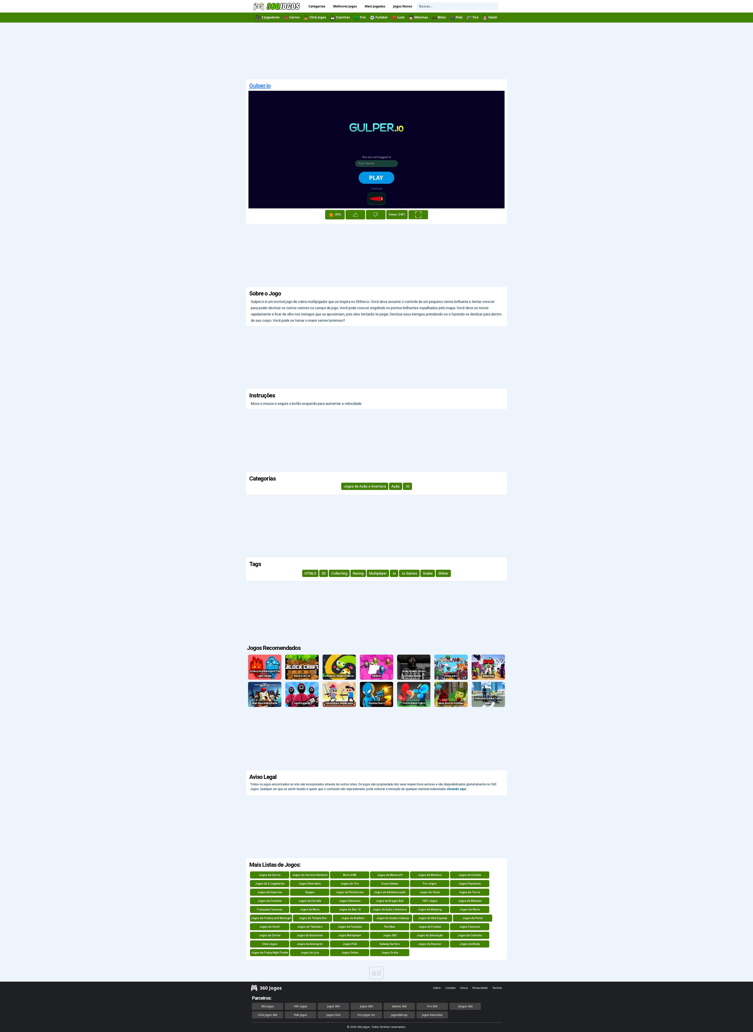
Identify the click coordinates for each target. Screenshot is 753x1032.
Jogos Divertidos (309, 883)
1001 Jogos (429, 900)
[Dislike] (376, 214)
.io (394, 573)
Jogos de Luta (309, 952)
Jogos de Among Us (310, 944)
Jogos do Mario (469, 909)
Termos (497, 988)
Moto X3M (349, 875)
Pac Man (389, 926)
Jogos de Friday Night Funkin (269, 952)
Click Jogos (269, 944)
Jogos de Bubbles (352, 918)
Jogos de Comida (469, 875)
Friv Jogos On (366, 1015)
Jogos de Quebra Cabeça (392, 918)
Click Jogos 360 (267, 1015)
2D (324, 573)
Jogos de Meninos (430, 875)
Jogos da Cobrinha (469, 935)
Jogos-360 (366, 1006)
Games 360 (399, 1006)
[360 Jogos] (276, 6)
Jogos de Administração (390, 892)
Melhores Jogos (345, 6)
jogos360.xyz (399, 1015)
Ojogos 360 (465, 1006)
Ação (395, 486)
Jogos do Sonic (429, 892)
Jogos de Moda (469, 944)
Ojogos (309, 892)
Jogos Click (333, 1015)
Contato (450, 988)
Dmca (464, 988)
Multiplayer (378, 573)
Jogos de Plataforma (350, 892)
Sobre (437, 988)
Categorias (316, 6)
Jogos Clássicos (350, 900)
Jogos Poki (349, 944)
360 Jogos (267, 1006)
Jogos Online (349, 952)
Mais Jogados (375, 6)
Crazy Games (389, 883)
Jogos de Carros (270, 875)
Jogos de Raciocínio (309, 935)
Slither (443, 573)
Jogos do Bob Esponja (432, 918)
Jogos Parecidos (432, 1015)
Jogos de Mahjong (430, 909)
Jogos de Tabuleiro (309, 926)
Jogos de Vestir (269, 926)
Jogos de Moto (310, 909)
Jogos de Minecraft (390, 875)
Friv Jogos (430, 883)
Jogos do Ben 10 (350, 909)
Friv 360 (432, 1006)
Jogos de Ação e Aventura (365, 486)
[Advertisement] (376, 50)
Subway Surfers (389, 944)
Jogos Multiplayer (349, 935)
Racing (358, 573)
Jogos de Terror (469, 892)
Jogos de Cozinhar (269, 900)
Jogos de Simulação (430, 935)
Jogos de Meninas (470, 900)
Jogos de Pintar (472, 918)
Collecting (339, 573)
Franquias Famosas (269, 909)
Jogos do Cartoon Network (309, 875)
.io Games (409, 573)
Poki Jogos (300, 1015)
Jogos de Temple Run (313, 918)
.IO (407, 486)
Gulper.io (260, 85)
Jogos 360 (390, 935)
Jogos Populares (469, 883)
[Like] (355, 214)
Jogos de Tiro (349, 883)
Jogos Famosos (469, 926)
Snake (428, 573)
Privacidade (480, 988)
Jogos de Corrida (309, 900)
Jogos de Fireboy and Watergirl (271, 918)
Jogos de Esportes (269, 892)
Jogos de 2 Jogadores (270, 883)
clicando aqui (456, 789)
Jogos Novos (402, 6)
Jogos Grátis (389, 952)
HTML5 (310, 573)
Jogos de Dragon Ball (390, 900)
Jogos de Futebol (429, 926)
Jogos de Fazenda (350, 926)
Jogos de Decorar (429, 944)
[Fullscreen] (418, 214)
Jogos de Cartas (270, 935)
